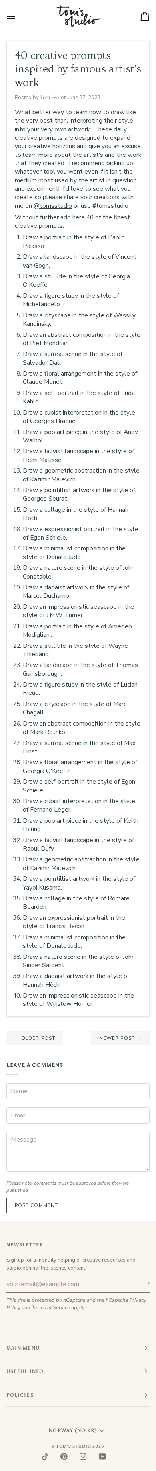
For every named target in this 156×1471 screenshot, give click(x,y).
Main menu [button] (23, 1348)
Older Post (34, 1038)
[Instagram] (83, 1456)
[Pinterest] (64, 1456)
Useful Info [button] (25, 1371)
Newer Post (120, 1038)
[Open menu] (18, 16)
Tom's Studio (73, 1446)
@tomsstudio (53, 205)
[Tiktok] (45, 1456)
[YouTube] (102, 1456)
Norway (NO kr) (73, 1430)
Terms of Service (51, 1307)
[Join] (143, 1283)
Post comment (36, 1205)
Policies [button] (20, 1395)
